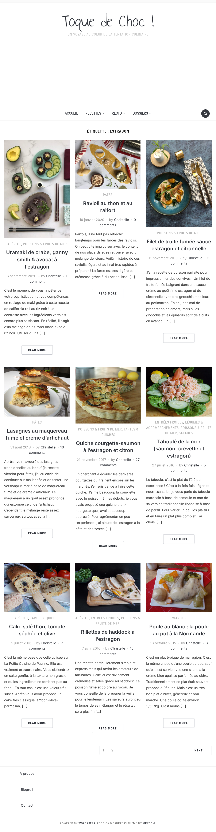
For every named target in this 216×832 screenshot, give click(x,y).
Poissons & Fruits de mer (45, 244)
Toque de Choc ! (108, 21)
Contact (27, 805)
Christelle (53, 276)
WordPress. (87, 823)
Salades (186, 433)
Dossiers (140, 113)
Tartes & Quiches (44, 618)
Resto (117, 113)
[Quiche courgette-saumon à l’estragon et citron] (108, 395)
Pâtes (107, 195)
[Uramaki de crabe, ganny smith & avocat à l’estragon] (37, 188)
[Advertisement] (108, 74)
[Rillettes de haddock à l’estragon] (107, 587)
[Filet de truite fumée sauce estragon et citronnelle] (179, 183)
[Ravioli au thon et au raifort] (107, 164)
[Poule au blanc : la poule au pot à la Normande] (179, 587)
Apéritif (14, 244)
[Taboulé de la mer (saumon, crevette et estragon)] (179, 391)
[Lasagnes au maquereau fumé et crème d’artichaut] (37, 391)
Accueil (71, 113)
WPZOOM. (149, 823)
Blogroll (27, 789)
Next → (200, 750)
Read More (37, 350)
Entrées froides (169, 422)
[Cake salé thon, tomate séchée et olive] (37, 587)
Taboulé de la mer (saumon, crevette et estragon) (179, 449)
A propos (27, 773)
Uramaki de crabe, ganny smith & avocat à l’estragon (37, 259)
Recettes (93, 113)
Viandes (179, 618)
